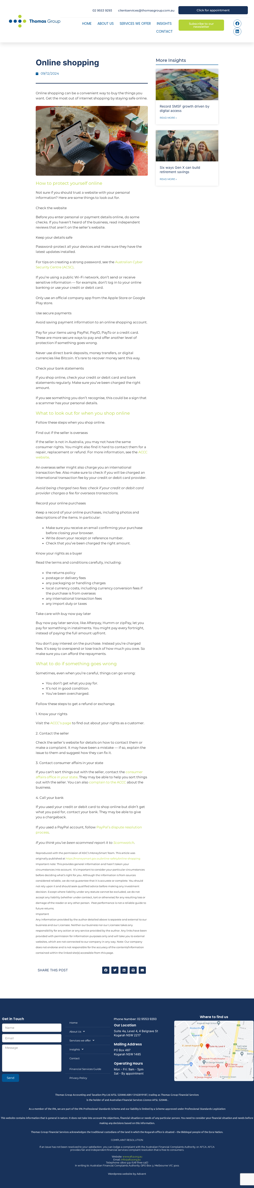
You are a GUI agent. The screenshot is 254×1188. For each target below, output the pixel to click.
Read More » (168, 117)
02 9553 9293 (102, 10)
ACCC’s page (60, 723)
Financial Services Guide (85, 1069)
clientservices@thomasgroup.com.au (146, 10)
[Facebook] (237, 24)
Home (86, 23)
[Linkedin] (237, 31)
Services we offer (135, 23)
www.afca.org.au (132, 1156)
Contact (164, 31)
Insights (164, 23)
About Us (105, 23)
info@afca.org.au (131, 1159)
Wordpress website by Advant (127, 1173)
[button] (105, 970)
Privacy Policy (78, 1077)
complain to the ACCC (107, 782)
